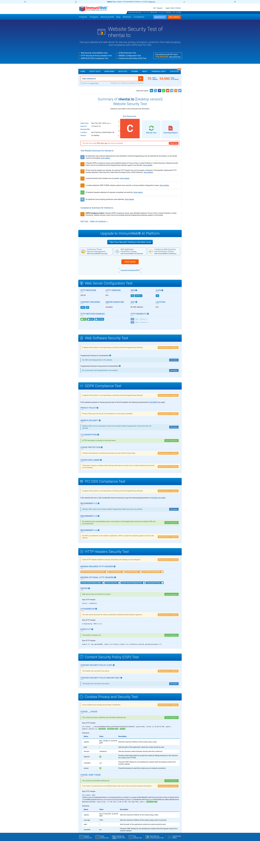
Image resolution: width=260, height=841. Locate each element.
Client (172, 8)
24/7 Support (158, 8)
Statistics (175, 70)
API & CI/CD (123, 71)
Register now (154, 2)
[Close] (184, 2)
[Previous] (25, 1)
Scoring (134, 71)
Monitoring (109, 71)
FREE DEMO (130, 262)
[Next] (234, 1)
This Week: (161, 12)
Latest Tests (94, 71)
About (144, 71)
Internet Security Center (135, 12)
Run (140, 78)
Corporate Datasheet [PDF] (130, 270)
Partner (178, 8)
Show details (105, 158)
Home (82, 71)
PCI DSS (154, 498)
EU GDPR (153, 402)
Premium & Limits (159, 71)
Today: (174, 12)
